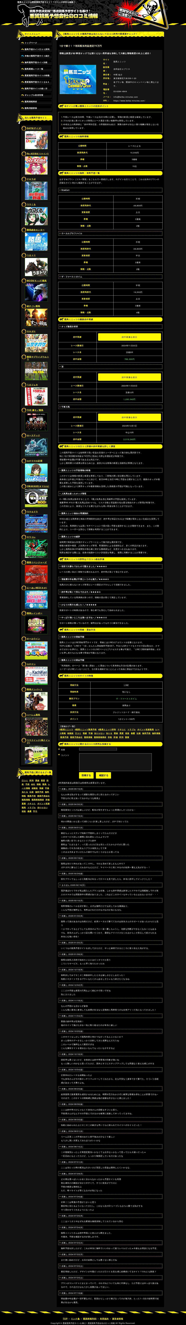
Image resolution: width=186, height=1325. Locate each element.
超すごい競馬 (33, 306)
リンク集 (75, 1318)
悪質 (43, 780)
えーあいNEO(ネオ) (37, 587)
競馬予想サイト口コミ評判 (37, 49)
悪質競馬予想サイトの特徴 (37, 75)
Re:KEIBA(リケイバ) (38, 153)
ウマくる (31, 204)
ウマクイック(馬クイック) (38, 741)
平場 (47, 788)
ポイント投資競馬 (145, 729)
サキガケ (31, 331)
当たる (25, 792)
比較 (31, 792)
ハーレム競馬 (33, 714)
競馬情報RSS (90, 1318)
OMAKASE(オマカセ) (38, 486)
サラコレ (31, 537)
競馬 (44, 784)
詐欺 (110, 737)
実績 (41, 788)
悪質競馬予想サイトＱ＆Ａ (37, 82)
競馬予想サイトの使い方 (36, 88)
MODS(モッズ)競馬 (37, 280)
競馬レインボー (34, 613)
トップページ (31, 42)
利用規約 (104, 1318)
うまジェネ (32, 384)
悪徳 (37, 780)
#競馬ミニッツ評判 (107, 729)
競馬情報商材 (31, 101)
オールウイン (33, 638)
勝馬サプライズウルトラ (38, 358)
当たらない (42, 807)
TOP (65, 1318)
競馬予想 (31, 796)
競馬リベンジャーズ (37, 562)
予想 (27, 784)
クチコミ (31, 803)
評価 (48, 799)
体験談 (35, 788)
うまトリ (31, 255)
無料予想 (39, 792)
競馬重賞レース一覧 (34, 69)
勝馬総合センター (36, 229)
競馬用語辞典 (31, 108)
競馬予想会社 (43, 796)
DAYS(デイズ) (34, 128)
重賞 (24, 803)
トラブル (31, 807)
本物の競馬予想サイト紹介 (37, 55)
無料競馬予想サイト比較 (36, 62)
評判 (31, 780)
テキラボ (31, 179)
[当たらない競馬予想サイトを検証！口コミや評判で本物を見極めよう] (93, 18)
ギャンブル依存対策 (34, 95)
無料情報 (156, 733)
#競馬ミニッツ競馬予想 (86, 729)
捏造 (24, 811)
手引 (35, 811)
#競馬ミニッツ (66, 729)
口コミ (25, 780)
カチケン (31, 663)
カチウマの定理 (34, 460)
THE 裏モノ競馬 (35, 410)
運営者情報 (117, 1318)
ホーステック (33, 435)
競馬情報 (26, 799)
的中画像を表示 (129, 336)
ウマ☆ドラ (32, 511)
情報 (39, 784)
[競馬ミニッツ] (78, 66)
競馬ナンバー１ (34, 689)
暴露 (29, 811)
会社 (33, 784)
